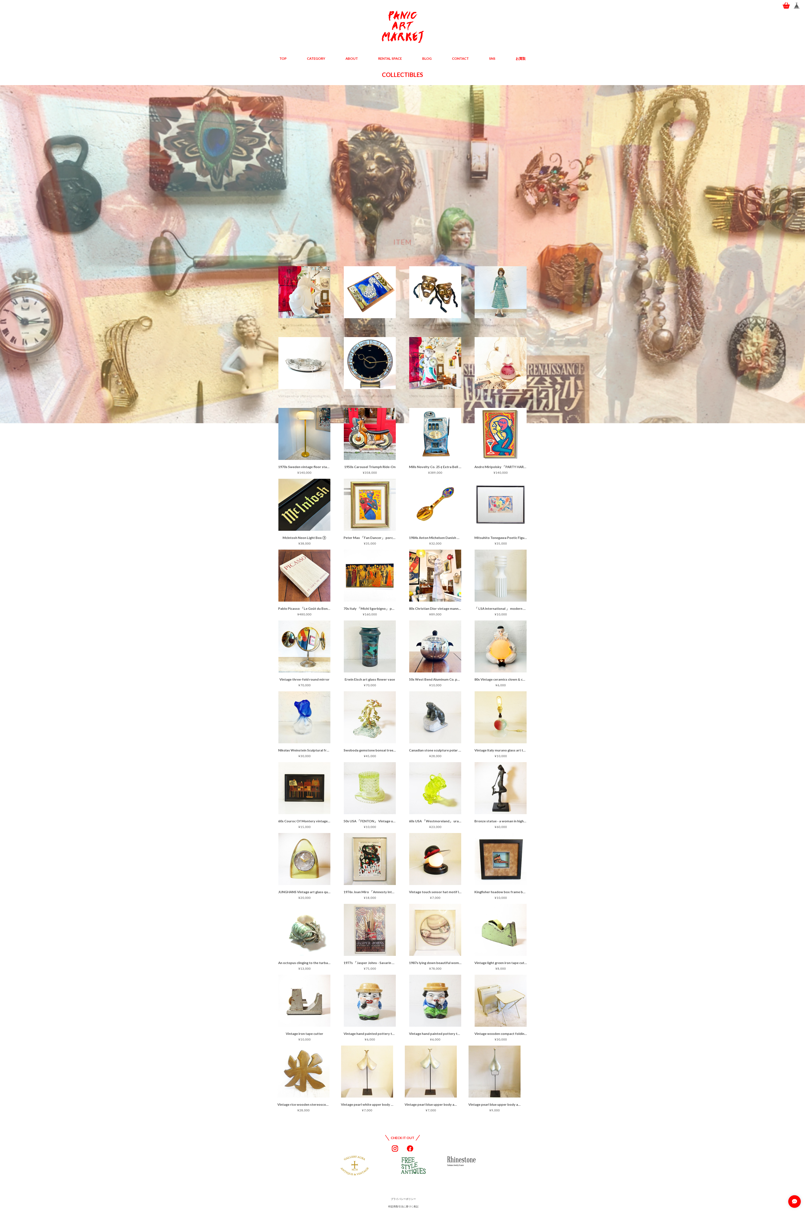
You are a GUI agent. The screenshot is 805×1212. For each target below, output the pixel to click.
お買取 (521, 58)
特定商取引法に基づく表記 (403, 1206)
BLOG (427, 58)
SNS (492, 58)
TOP (283, 58)
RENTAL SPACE (390, 58)
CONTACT (460, 58)
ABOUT (351, 58)
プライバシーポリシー (403, 1198)
